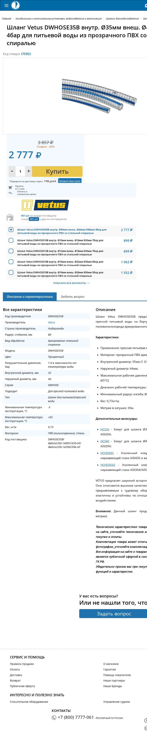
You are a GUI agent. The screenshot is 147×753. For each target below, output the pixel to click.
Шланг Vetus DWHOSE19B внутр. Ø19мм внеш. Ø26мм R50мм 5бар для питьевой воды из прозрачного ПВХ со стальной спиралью (60, 274)
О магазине (111, 664)
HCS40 (104, 441)
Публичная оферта (22, 686)
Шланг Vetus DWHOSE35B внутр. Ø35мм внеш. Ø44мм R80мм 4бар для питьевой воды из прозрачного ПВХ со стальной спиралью (62, 231)
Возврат (15, 680)
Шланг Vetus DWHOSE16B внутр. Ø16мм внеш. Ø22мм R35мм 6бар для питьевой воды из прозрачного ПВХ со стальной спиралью (60, 263)
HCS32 (104, 429)
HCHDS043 (107, 465)
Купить (57, 171)
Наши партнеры (114, 680)
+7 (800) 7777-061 (76, 717)
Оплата (15, 669)
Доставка (16, 675)
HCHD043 (107, 453)
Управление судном (116, 702)
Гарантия (109, 669)
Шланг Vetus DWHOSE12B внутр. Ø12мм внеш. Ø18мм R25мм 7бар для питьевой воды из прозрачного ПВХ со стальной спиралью (60, 252)
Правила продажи (22, 664)
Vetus (51, 322)
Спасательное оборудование (29, 702)
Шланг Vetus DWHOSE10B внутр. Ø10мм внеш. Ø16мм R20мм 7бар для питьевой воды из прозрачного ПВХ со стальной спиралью (60, 242)
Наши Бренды (112, 686)
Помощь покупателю (117, 675)
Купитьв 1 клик (20, 187)
